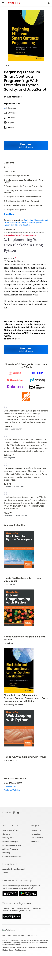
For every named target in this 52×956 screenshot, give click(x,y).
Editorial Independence (38, 947)
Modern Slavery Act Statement (14, 950)
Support (35, 825)
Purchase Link (10, 787)
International (9, 864)
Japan (5, 872)
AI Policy (34, 841)
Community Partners (11, 845)
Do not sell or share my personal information (19, 935)
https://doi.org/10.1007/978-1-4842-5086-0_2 (20, 235)
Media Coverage (10, 841)
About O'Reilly (10, 825)
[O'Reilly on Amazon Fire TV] (11, 918)
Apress (11, 127)
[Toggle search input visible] (49, 3)
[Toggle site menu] (3, 3)
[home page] (14, 3)
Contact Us (36, 830)
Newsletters (36, 834)
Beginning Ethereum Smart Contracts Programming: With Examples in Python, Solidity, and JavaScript (26, 222)
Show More (9, 214)
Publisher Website (12, 790)
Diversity (6, 852)
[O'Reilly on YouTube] (18, 813)
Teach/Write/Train (10, 830)
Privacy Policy (37, 838)
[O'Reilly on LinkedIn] (14, 813)
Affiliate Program (10, 849)
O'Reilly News (8, 838)
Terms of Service (8, 947)
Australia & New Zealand (13, 869)
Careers (6, 834)
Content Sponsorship (11, 856)
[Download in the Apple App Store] (10, 895)
